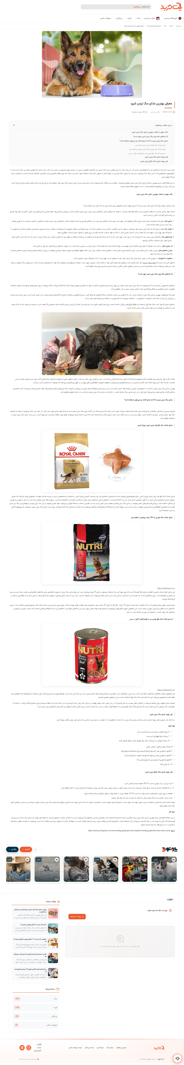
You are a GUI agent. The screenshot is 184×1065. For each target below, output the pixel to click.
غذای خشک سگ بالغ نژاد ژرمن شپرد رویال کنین (150, 145)
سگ (138, 18)
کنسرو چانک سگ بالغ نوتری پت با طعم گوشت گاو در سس (146, 153)
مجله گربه (100, 1048)
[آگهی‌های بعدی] (35, 849)
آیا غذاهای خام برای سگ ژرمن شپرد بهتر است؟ (150, 136)
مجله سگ (109, 1048)
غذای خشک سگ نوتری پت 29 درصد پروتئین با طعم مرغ (147, 149)
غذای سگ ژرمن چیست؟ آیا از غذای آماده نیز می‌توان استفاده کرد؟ (144, 141)
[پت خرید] (159, 1047)
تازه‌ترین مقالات (121, 1048)
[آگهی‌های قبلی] (41, 849)
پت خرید (178, 26)
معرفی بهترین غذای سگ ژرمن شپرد (134, 26)
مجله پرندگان (89, 1048)
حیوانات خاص (105, 18)
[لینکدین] (22, 1047)
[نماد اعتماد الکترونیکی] (37, 1050)
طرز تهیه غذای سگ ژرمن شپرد (156, 157)
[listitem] (164, 869)
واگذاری (13, 849)
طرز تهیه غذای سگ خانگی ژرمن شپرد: (154, 161)
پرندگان (119, 18)
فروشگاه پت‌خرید (170, 18)
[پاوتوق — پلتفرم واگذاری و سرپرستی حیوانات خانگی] (170, 849)
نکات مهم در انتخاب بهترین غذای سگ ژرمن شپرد (150, 132)
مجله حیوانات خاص (75, 1048)
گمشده (27, 849)
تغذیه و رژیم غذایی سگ (153, 26)
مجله (171, 26)
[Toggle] (14, 125)
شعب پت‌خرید (149, 18)
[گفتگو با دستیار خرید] (177, 1058)
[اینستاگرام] (28, 1047)
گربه (129, 18)
